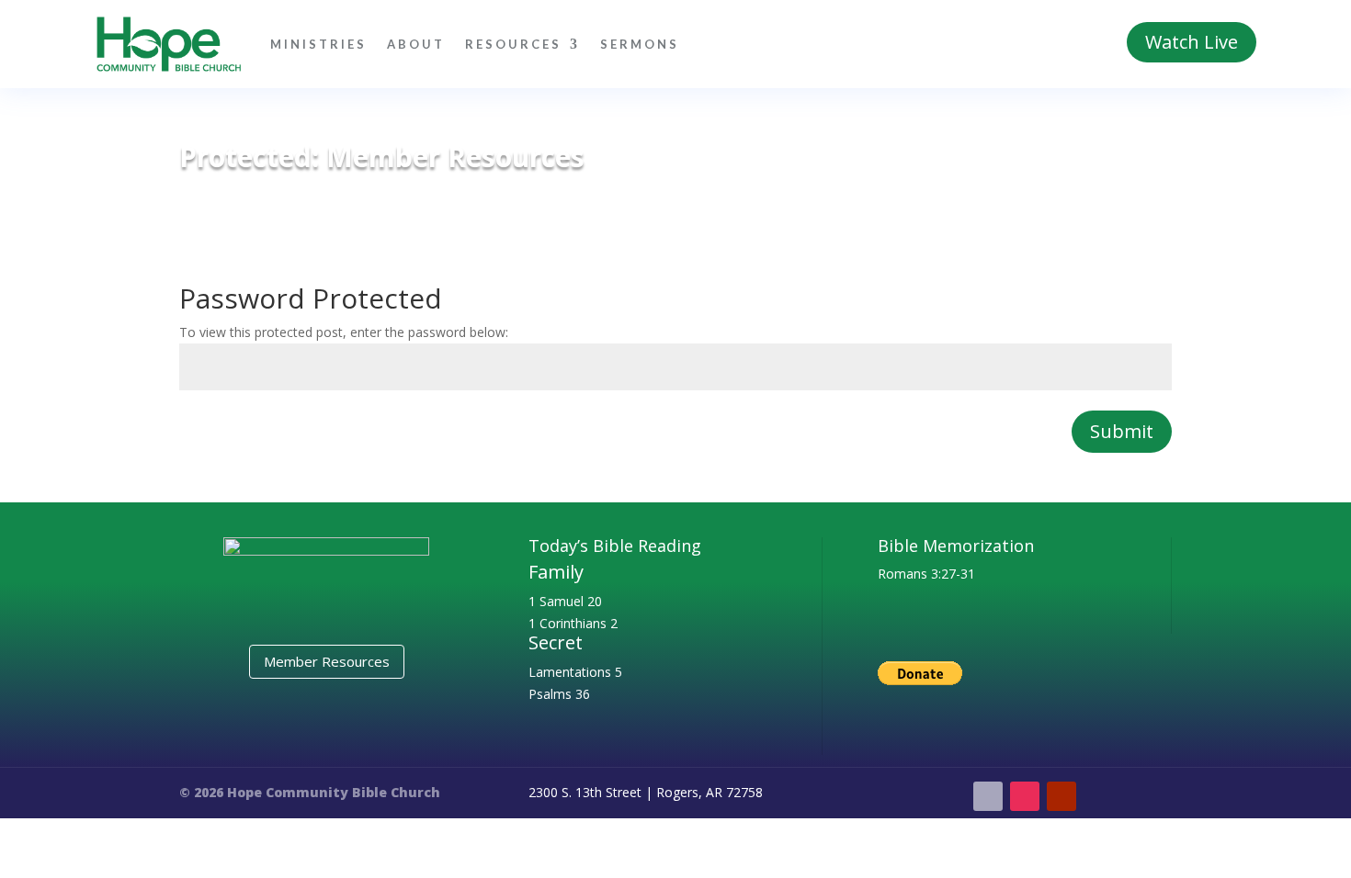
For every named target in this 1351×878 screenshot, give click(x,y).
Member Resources (327, 661)
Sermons (639, 44)
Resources (513, 44)
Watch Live (1191, 41)
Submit (1121, 431)
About (416, 44)
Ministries (318, 44)
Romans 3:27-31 (926, 573)
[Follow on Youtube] (1061, 796)
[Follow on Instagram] (1024, 796)
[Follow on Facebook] (988, 796)
